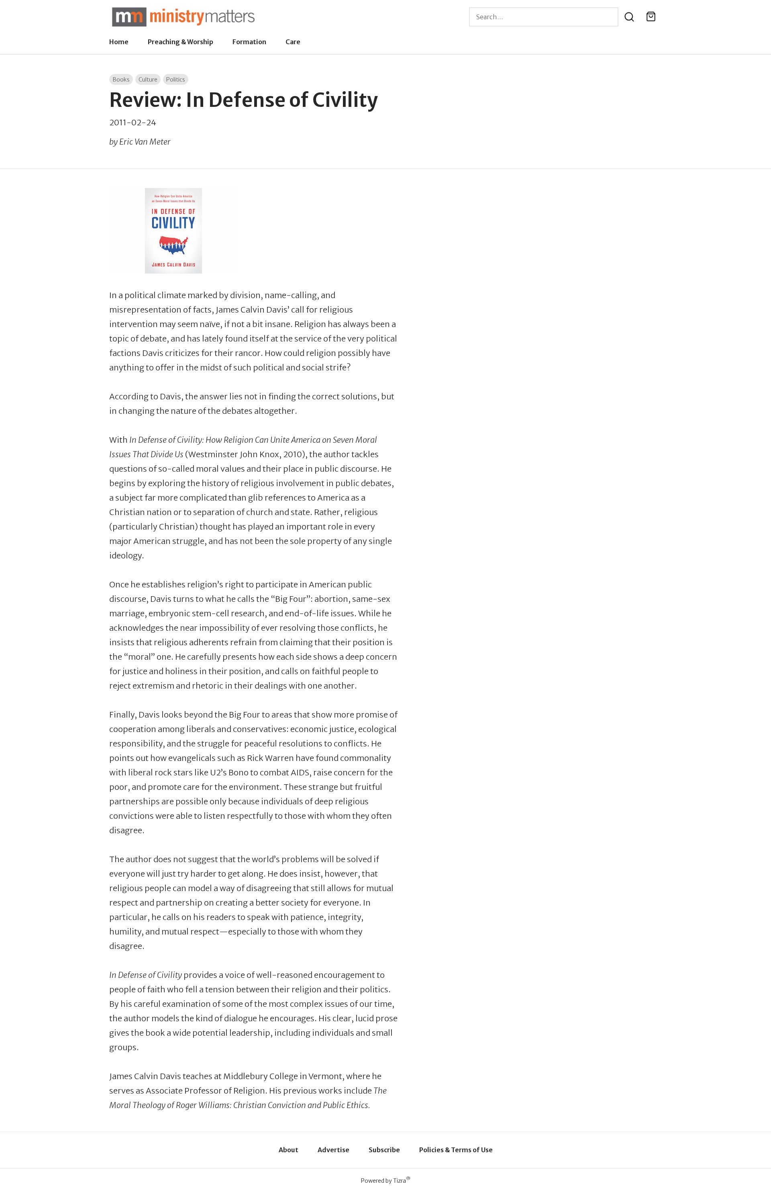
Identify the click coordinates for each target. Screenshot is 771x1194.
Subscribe (384, 1150)
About (288, 1150)
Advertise (333, 1150)
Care (293, 42)
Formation (249, 42)
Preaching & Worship (180, 42)
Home (118, 42)
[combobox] (543, 17)
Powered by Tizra (385, 1180)
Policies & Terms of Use (456, 1150)
